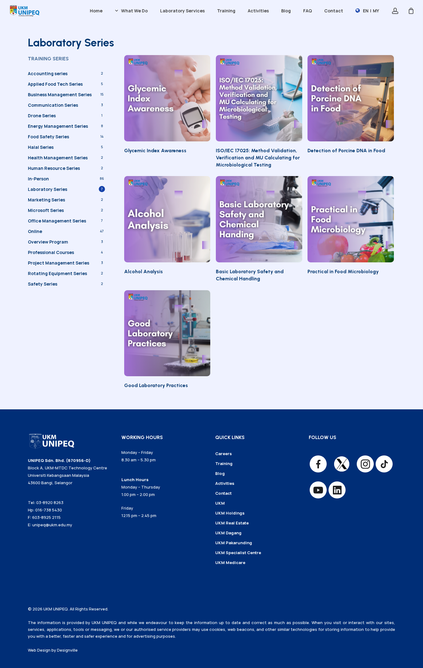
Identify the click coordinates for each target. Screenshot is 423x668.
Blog (220, 473)
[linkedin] (337, 489)
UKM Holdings (230, 513)
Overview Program (48, 242)
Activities (224, 483)
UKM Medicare (230, 562)
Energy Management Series (58, 126)
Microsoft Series (46, 210)
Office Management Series (57, 221)
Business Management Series (60, 94)
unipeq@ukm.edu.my (52, 525)
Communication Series (53, 105)
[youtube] (318, 489)
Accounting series (48, 73)
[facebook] (318, 463)
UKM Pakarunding (233, 542)
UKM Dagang (228, 533)
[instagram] (365, 463)
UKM (220, 503)
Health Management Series (58, 158)
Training (224, 463)
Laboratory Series (47, 189)
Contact (223, 493)
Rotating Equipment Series (57, 273)
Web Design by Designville (53, 650)
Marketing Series (46, 200)
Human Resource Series (54, 168)
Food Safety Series (48, 137)
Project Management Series (58, 263)
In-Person (38, 179)
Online (35, 231)
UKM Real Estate (232, 523)
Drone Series (42, 116)
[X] (342, 464)
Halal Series (41, 147)
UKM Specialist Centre (238, 552)
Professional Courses (51, 252)
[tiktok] (384, 463)
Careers (223, 453)
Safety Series (42, 284)
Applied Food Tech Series (55, 84)
